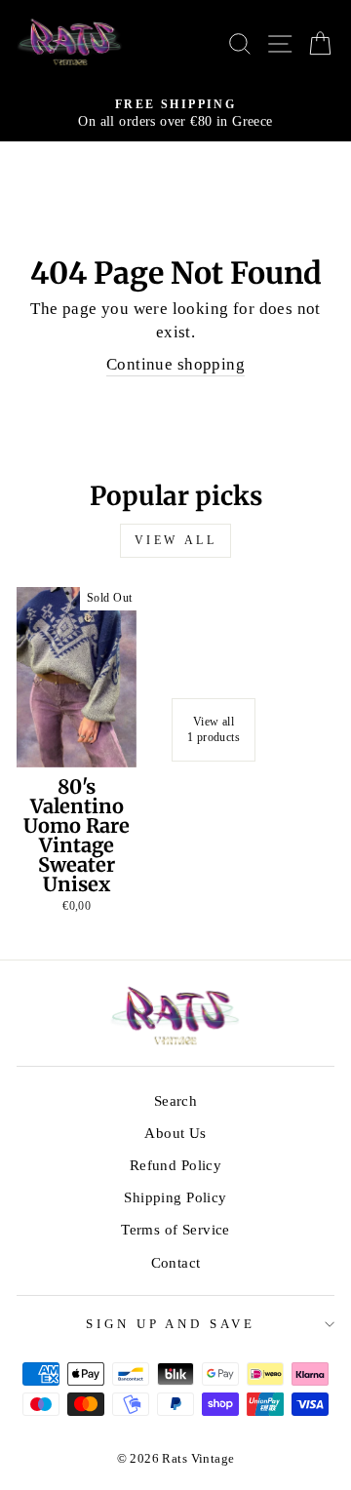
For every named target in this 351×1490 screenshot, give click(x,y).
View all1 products (213, 730)
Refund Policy (175, 1165)
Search (175, 1100)
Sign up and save (171, 1323)
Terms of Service (175, 1229)
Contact (176, 1262)
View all (176, 540)
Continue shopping (175, 364)
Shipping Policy (175, 1197)
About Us (175, 1132)
